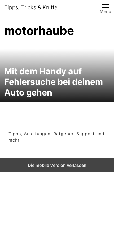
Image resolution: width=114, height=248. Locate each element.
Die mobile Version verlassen (57, 165)
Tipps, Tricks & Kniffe (31, 7)
